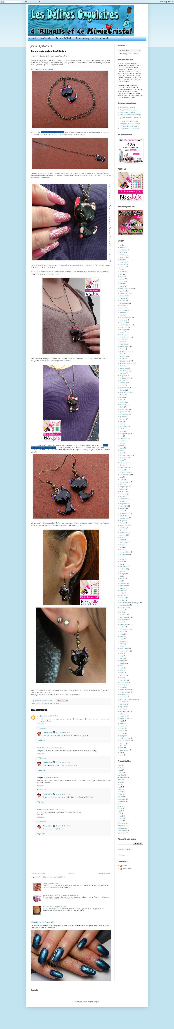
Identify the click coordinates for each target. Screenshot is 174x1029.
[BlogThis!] (60, 700)
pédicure (123, 595)
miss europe (124, 513)
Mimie (47, 703)
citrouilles (123, 310)
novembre (121, 802)
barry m (123, 267)
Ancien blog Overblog (127, 108)
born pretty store (126, 289)
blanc (122, 281)
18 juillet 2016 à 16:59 (63, 732)
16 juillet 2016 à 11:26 (51, 778)
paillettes (123, 583)
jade (121, 443)
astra (122, 260)
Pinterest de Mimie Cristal (129, 126)
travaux (122, 709)
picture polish (125, 605)
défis (121, 354)
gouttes (122, 419)
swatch (122, 695)
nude (121, 562)
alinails (122, 252)
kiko (121, 453)
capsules (123, 296)
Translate (135, 54)
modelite (123, 516)
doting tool (124, 368)
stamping (123, 680)
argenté (122, 257)
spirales (122, 675)
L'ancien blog (82, 38)
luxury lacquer (125, 482)
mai (119, 765)
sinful (121, 666)
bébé (121, 269)
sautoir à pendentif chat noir (52, 132)
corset (122, 335)
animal (38, 703)
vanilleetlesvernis (43, 809)
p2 (121, 581)
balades (122, 264)
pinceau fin (124, 608)
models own (124, 518)
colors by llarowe (126, 325)
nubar (122, 559)
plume (122, 610)
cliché (122, 315)
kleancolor (123, 458)
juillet (120, 782)
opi (121, 571)
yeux (121, 748)
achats (122, 248)
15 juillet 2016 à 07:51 (50, 716)
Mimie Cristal (47, 732)
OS (121, 576)
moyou (122, 521)
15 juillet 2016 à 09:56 (56, 748)
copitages (123, 330)
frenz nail (123, 405)
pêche (122, 593)
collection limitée (126, 318)
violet (122, 728)
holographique (125, 434)
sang (121, 656)
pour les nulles (125, 617)
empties (122, 380)
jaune (122, 448)
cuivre (122, 342)
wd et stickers (125, 740)
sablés (122, 646)
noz (121, 557)
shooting (123, 663)
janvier (120, 797)
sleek (121, 668)
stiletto (122, 687)
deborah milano (125, 351)
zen (121, 752)
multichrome (124, 525)
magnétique (124, 487)
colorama (123, 322)
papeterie (123, 586)
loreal (122, 479)
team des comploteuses (128, 699)
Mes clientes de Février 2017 (42, 922)
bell (121, 274)
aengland (123, 250)
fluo (121, 400)
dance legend (124, 347)
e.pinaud (123, 373)
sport (122, 678)
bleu (121, 284)
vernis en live (124, 719)
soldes (122, 673)
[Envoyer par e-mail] (58, 700)
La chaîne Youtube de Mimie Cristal (130, 118)
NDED (122, 540)
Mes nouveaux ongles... (50, 883)
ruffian (122, 644)
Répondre (40, 724)
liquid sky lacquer (126, 472)
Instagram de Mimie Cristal (130, 124)
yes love (123, 743)
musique (123, 528)
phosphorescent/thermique (129, 603)
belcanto (123, 272)
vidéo (122, 724)
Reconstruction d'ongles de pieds (54, 907)
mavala (122, 501)
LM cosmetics (125, 475)
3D (121, 245)
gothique (123, 417)
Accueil (32, 38)
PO (121, 612)
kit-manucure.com (126, 455)
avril (119, 768)
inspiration (123, 438)
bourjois (123, 291)
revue (57, 703)
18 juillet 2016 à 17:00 (63, 762)
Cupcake (123, 344)
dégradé (123, 356)
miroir (122, 511)
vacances (123, 716)
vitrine (122, 733)
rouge (122, 641)
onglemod (123, 569)
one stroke (123, 566)
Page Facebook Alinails (128, 112)
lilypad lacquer (125, 467)
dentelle (122, 359)
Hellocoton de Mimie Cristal (130, 128)
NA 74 (122, 530)
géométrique (124, 412)
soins (121, 670)
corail (122, 332)
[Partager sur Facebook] (64, 700)
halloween (123, 426)
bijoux (43, 703)
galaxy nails (124, 409)
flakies (122, 395)
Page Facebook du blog (128, 110)
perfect (122, 600)
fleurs (122, 397)
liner (121, 470)
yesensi (122, 745)
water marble (125, 738)
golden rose (124, 414)
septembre (122, 777)
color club (123, 320)
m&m (121, 484)
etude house (124, 388)
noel (121, 547)
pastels (122, 591)
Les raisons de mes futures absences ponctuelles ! (61, 895)
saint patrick (124, 649)
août (119, 780)
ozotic (122, 579)
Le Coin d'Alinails (64, 38)
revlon (122, 632)
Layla (122, 460)
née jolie (52, 703)
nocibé (122, 545)
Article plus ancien (103, 874)
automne (123, 262)
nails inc (123, 537)
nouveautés (124, 554)
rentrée (122, 627)
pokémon (123, 615)
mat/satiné (124, 499)
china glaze (124, 303)
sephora (123, 661)
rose (121, 639)
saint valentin (124, 651)
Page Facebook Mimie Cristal (130, 115)
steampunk (123, 685)
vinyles (122, 726)
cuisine (122, 339)
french (122, 402)
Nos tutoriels (46, 38)
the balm (123, 704)
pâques (122, 588)
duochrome (124, 371)
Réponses (42, 728)
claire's (122, 313)
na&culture (123, 533)
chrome (122, 308)
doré (121, 366)
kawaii (122, 450)
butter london (125, 293)
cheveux (122, 301)
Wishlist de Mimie (100, 38)
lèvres (122, 465)
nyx (121, 564)
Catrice (122, 298)
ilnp (121, 436)
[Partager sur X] (62, 700)
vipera (122, 731)
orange (122, 574)
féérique (123, 390)
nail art (122, 535)
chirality (123, 306)
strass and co (125, 690)
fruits (122, 407)
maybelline (123, 504)
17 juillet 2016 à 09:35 (56, 809)
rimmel (122, 637)
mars (120, 770)
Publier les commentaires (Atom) (53, 877)
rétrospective (124, 629)
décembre (121, 799)
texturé (122, 702)
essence (122, 383)
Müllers (122, 523)
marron (122, 496)
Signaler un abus (124, 849)
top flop (123, 707)
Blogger (96, 1002)
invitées (122, 441)
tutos (121, 714)
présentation (124, 620)
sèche (122, 658)
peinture (123, 598)
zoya (121, 755)
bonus (122, 286)
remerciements (125, 625)
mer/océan (124, 506)
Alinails (124, 866)
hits (121, 429)
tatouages (123, 697)
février (120, 773)
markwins (123, 494)
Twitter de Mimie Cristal (129, 121)
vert (121, 721)
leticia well (123, 463)
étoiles (122, 385)
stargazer (123, 682)
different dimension (127, 363)
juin (119, 785)
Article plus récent (38, 874)
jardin (122, 446)
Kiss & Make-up (42, 748)
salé (121, 653)
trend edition (124, 711)
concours (123, 327)
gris (121, 422)
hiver (121, 431)
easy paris (123, 376)
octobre (121, 775)
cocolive (40, 716)
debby (122, 349)
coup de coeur (125, 337)
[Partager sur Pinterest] (67, 700)
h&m (121, 424)
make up (123, 492)
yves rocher (124, 750)
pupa (121, 622)
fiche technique (125, 393)
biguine (122, 276)
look (121, 477)
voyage (122, 736)
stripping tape (125, 692)
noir (121, 550)
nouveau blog (124, 552)
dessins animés (125, 361)
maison (122, 489)
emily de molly (125, 378)
